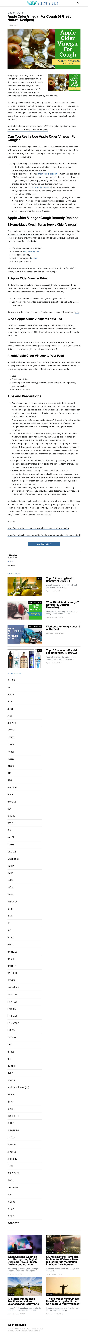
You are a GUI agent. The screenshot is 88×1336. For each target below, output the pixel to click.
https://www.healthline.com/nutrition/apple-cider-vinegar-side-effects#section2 (44, 535)
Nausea (10, 1044)
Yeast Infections (13, 1223)
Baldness (11, 744)
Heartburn (11, 958)
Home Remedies (13, 972)
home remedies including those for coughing (28, 129)
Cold (9, 808)
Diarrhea (11, 872)
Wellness (11, 1208)
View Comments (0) (44, 544)
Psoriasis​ (11, 1101)
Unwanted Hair (13, 1187)
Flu (9, 922)
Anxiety (10, 701)
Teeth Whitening (13, 1173)
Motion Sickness (13, 1023)
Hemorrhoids (12, 965)
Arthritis (10, 708)
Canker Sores (12, 787)
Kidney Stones (12, 994)
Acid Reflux (11, 680)
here (77, 312)
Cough (11, 12)
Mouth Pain (11, 1030)
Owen (48, 1274)
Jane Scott (11, 565)
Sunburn (11, 1165)
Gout (9, 930)
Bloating (11, 758)
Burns (10, 780)
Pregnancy (11, 1094)
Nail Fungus (12, 1037)
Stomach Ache (12, 1144)
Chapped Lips (12, 801)
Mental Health (12, 1001)
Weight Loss (37, 626)
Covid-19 (11, 837)
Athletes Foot (12, 722)
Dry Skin (11, 894)
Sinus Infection (13, 1115)
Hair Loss (11, 937)
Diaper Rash (11, 865)
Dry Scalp (11, 887)
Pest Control (37, 602)
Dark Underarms (13, 858)
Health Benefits (13, 951)
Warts (9, 1194)
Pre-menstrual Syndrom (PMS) (18, 1087)
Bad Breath (11, 737)
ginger (34, 258)
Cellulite (11, 794)
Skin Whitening (13, 1130)
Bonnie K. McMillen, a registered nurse (25, 234)
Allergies (11, 694)
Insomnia (11, 980)
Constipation (12, 822)
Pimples (10, 1073)
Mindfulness (12, 1008)
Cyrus (48, 591)
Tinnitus (11, 1180)
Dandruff (11, 844)
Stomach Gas (12, 1151)
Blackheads (11, 751)
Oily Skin (11, 1051)
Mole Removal (12, 1015)
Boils (9, 772)
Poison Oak (11, 1080)
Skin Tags (11, 1122)
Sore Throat (11, 1137)
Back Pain (11, 730)
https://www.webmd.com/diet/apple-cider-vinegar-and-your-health (38, 528)
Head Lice (11, 944)
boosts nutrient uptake (40, 187)
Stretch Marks (12, 1158)
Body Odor (11, 765)
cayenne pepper (31, 251)
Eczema (10, 908)
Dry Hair (10, 880)
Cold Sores (11, 815)
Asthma (10, 715)
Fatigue (10, 915)
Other (20, 12)
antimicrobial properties (48, 174)
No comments (13, 25)
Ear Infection (12, 901)
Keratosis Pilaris (13, 987)
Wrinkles (11, 1215)
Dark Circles (12, 851)
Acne (9, 687)
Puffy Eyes (11, 1108)
